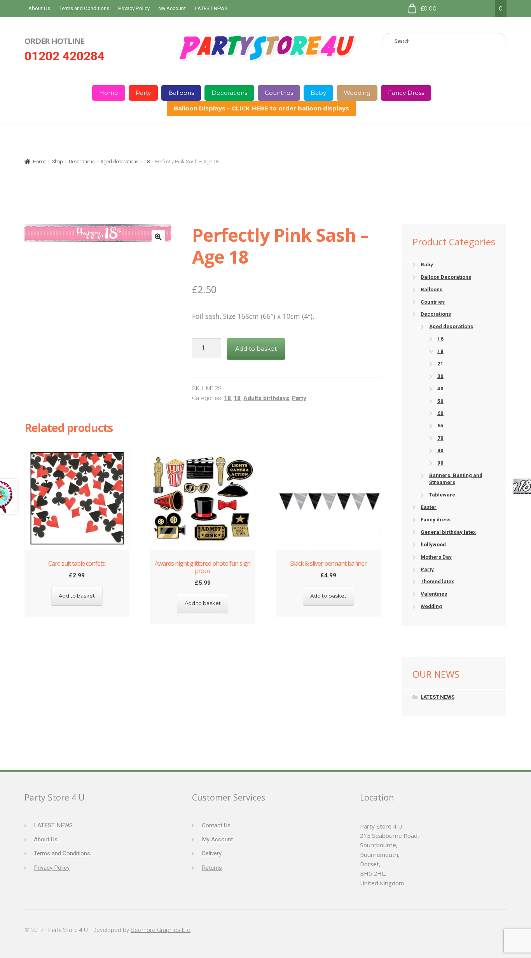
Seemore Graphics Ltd (160, 930)
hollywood (433, 544)
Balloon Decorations (446, 277)
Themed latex (437, 581)
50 (440, 401)
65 (440, 425)
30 (440, 376)
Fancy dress (436, 520)
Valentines (434, 594)
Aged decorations (119, 161)
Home (108, 92)
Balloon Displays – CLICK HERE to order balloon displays (261, 108)
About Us (39, 8)
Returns (212, 867)
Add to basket (256, 348)
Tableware (442, 495)
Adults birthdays (266, 398)
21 (440, 364)
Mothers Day (436, 557)
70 (440, 438)
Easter (429, 507)
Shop (57, 161)
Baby (318, 92)
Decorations (229, 92)
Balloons (181, 92)
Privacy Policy (134, 8)
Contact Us (216, 825)
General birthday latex (448, 532)
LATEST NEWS (211, 8)
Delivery (212, 853)
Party (143, 92)
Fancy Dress (406, 92)
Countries (279, 92)
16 (440, 339)
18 (147, 161)
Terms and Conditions (84, 8)
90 (440, 463)
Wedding (357, 92)
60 (440, 413)
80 (440, 450)
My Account (172, 8)
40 (440, 389)
